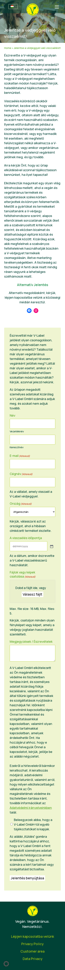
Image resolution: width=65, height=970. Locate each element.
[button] (6, 964)
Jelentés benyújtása (27, 878)
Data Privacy (32, 958)
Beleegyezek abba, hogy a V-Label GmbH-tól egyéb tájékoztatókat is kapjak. (33, 824)
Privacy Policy (32, 944)
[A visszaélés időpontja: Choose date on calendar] (51, 546)
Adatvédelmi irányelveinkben (31, 808)
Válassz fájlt (32, 594)
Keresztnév (17, 447)
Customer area (32, 951)
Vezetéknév (17, 431)
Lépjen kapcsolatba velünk (32, 936)
